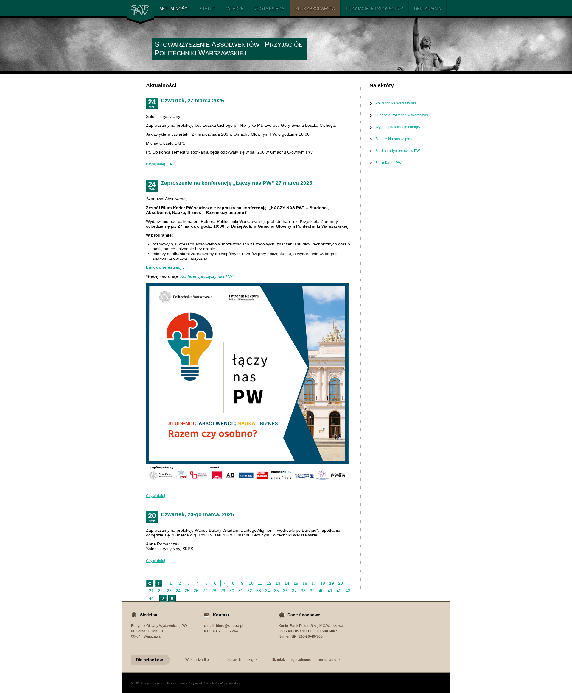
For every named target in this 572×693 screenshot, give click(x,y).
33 (258, 590)
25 (187, 590)
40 (321, 590)
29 (222, 590)
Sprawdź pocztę (240, 660)
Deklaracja (427, 8)
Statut (207, 8)
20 (340, 583)
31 (240, 590)
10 (251, 583)
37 (294, 590)
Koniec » (172, 598)
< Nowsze (158, 583)
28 (214, 590)
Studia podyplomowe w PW (397, 151)
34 (267, 590)
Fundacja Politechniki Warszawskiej (404, 115)
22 (160, 590)
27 (205, 590)
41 (330, 590)
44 (151, 598)
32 (249, 590)
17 (313, 583)
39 (312, 590)
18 (322, 583)
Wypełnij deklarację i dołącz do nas (404, 127)
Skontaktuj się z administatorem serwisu (304, 660)
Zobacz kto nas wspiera (394, 139)
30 (231, 590)
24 (178, 590)
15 (295, 583)
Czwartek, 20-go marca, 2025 (197, 514)
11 (260, 583)
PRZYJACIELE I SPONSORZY (374, 8)
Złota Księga (269, 8)
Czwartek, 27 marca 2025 (192, 101)
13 (278, 583)
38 (303, 590)
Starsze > (163, 598)
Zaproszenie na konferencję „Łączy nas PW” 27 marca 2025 (236, 183)
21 (151, 590)
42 (339, 590)
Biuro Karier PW (388, 163)
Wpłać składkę (197, 660)
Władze (235, 8)
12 (269, 583)
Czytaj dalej (155, 164)
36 (285, 590)
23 (169, 590)
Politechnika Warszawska (396, 103)
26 (196, 590)
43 (348, 590)
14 (287, 583)
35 (276, 590)
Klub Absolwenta (315, 8)
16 (304, 583)
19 (331, 583)
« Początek (149, 583)
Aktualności (174, 8)
